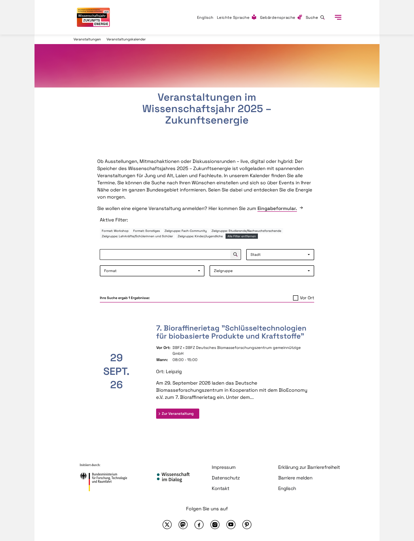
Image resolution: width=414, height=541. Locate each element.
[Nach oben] (400, 499)
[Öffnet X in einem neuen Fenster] (167, 524)
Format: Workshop (115, 231)
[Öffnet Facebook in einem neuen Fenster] (199, 524)
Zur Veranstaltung (180, 413)
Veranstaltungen (87, 39)
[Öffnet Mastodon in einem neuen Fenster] (183, 524)
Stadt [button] (256, 254)
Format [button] (110, 270)
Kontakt (220, 488)
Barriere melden (295, 478)
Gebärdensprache (278, 17)
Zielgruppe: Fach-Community (186, 231)
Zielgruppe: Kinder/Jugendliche (200, 236)
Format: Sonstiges (146, 231)
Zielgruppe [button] (223, 270)
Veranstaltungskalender (126, 39)
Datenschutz (226, 478)
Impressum (224, 467)
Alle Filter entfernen (241, 236)
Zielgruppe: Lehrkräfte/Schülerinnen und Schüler (137, 236)
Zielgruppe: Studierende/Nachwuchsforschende (246, 231)
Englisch (205, 17)
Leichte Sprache (233, 17)
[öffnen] (338, 17)
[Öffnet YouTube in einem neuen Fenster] (230, 524)
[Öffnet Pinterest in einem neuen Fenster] (246, 524)
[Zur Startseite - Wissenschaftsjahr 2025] (93, 17)
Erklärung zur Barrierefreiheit (309, 467)
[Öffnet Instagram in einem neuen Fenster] (215, 524)
